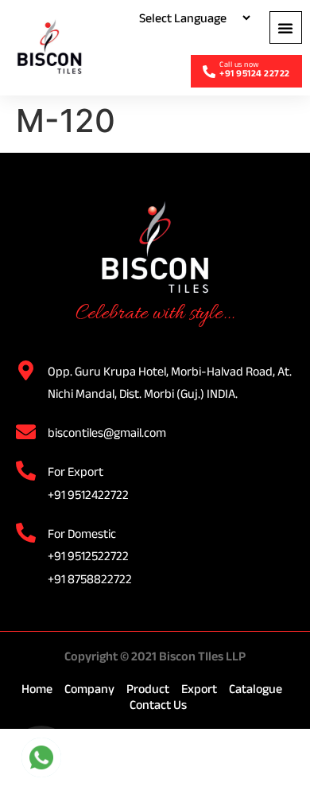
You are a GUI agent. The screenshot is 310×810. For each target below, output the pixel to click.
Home (36, 688)
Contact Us (158, 704)
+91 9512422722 (88, 494)
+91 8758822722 (90, 579)
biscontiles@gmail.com (107, 432)
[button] (285, 27)
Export (199, 688)
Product (147, 688)
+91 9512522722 (88, 556)
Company (89, 688)
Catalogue (255, 688)
